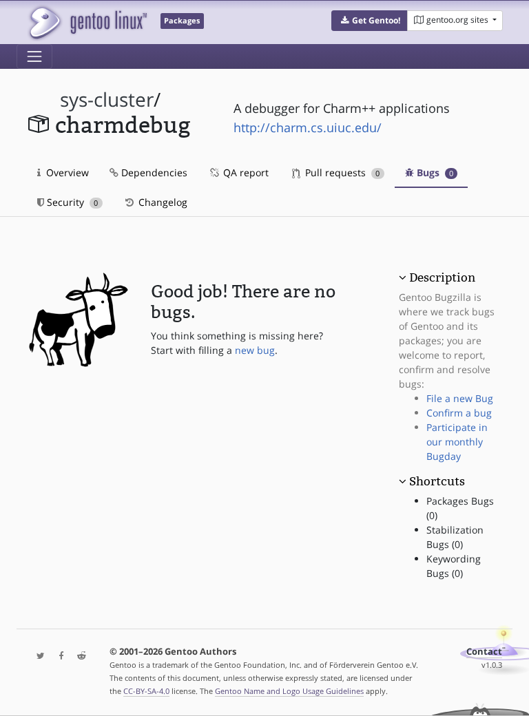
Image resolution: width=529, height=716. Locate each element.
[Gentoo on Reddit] (78, 656)
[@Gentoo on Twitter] (37, 656)
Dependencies (152, 172)
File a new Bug (459, 398)
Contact (484, 651)
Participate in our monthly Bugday (457, 442)
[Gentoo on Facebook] (58, 656)
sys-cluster (107, 99)
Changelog (161, 202)
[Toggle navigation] (34, 56)
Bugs (433, 172)
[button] (369, 20)
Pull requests (341, 172)
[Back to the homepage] (87, 22)
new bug (255, 350)
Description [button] (442, 277)
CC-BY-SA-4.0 (146, 691)
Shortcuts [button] (437, 481)
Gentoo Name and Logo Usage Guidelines (289, 691)
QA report (244, 172)
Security (71, 202)
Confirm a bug (459, 412)
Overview (66, 172)
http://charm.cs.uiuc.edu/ (308, 127)
